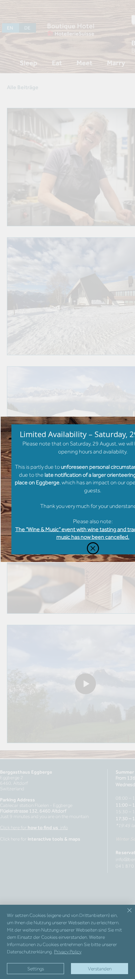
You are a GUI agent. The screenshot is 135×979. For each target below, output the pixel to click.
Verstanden (99, 968)
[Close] (125, 914)
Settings (35, 968)
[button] (93, 548)
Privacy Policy (67, 951)
